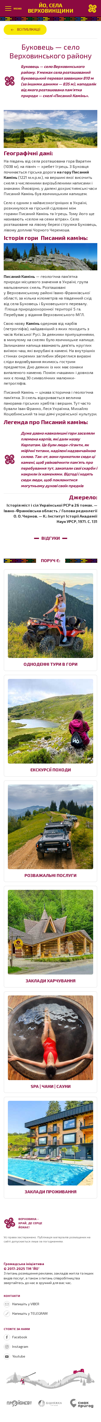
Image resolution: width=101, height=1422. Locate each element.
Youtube (18, 1356)
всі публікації (28, 29)
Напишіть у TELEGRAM (30, 1313)
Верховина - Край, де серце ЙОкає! (30, 1223)
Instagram (20, 1346)
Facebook (19, 1337)
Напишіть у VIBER (25, 1304)
